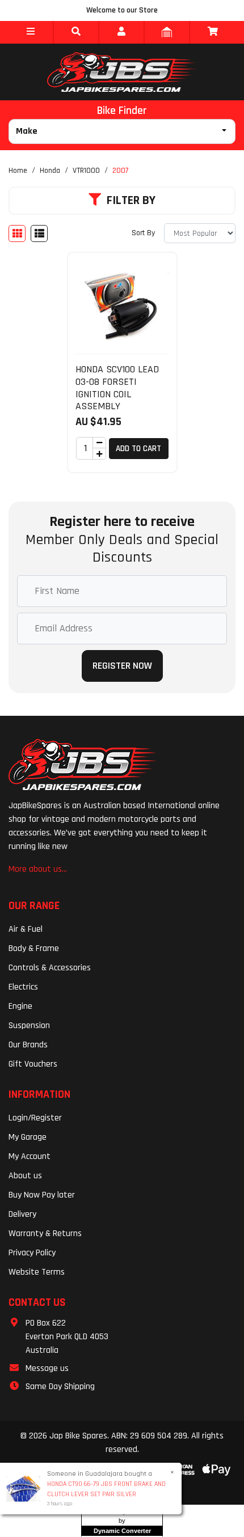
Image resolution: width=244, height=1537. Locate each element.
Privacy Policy (32, 1253)
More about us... (38, 869)
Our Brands (28, 1045)
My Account (30, 1156)
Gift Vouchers (33, 1064)
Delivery (22, 1214)
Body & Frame (34, 948)
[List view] (39, 233)
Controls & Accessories (50, 968)
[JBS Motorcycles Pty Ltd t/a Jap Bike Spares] (122, 72)
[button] (31, 32)
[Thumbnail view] (17, 233)
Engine (20, 1006)
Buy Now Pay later (42, 1195)
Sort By (143, 233)
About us (25, 1176)
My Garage (28, 1137)
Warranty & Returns (45, 1233)
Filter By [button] (131, 200)
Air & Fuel (26, 929)
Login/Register (35, 1118)
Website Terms (37, 1272)
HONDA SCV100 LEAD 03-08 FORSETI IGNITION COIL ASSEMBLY (117, 388)
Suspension (29, 1025)
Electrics (23, 987)
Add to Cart (138, 448)
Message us (47, 1368)
